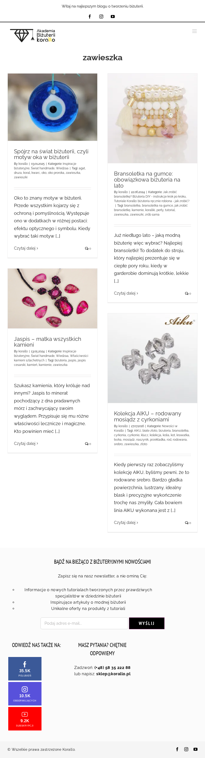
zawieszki (21, 177)
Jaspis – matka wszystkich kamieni (47, 342)
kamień (32, 365)
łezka (118, 439)
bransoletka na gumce (157, 205)
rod (169, 439)
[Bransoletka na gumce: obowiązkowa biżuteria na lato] (152, 118)
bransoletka (132, 205)
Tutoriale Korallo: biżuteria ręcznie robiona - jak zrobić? (152, 201)
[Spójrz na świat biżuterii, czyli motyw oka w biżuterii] (52, 107)
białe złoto (149, 430)
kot (173, 435)
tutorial (170, 210)
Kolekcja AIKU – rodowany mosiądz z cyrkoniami (147, 416)
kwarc (36, 173)
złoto (143, 444)
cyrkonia (120, 435)
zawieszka (73, 173)
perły (160, 210)
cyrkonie (134, 435)
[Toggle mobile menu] (195, 31)
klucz (144, 435)
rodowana (180, 439)
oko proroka (56, 173)
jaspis (72, 360)
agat (82, 168)
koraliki (150, 210)
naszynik (142, 439)
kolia (166, 435)
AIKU (137, 430)
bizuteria (61, 360)
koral (26, 173)
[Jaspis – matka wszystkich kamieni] (52, 298)
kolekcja (155, 435)
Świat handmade (42, 168)
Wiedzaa (62, 168)
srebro (118, 444)
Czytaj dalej (25, 248)
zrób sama (152, 214)
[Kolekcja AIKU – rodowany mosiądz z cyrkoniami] (152, 358)
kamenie (138, 210)
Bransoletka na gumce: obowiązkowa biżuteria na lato (147, 179)
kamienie (45, 365)
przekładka (157, 439)
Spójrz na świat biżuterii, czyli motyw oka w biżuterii (51, 154)
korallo (23, 164)
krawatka (182, 435)
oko (44, 173)
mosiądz (129, 439)
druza (18, 173)
